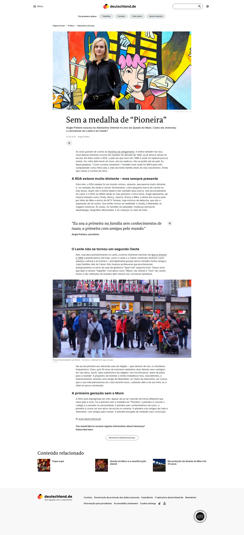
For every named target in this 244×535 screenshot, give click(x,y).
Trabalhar (106, 16)
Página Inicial (59, 26)
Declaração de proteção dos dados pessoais (116, 497)
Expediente (147, 497)
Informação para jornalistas (98, 503)
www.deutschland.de (89, 419)
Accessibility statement (126, 503)
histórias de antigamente (121, 151)
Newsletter (190, 497)
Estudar (121, 16)
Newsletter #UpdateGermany (122, 438)
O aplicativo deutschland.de (169, 497)
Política (71, 26)
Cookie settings (148, 503)
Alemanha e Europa (86, 26)
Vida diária (137, 16)
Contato (88, 497)
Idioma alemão (156, 16)
